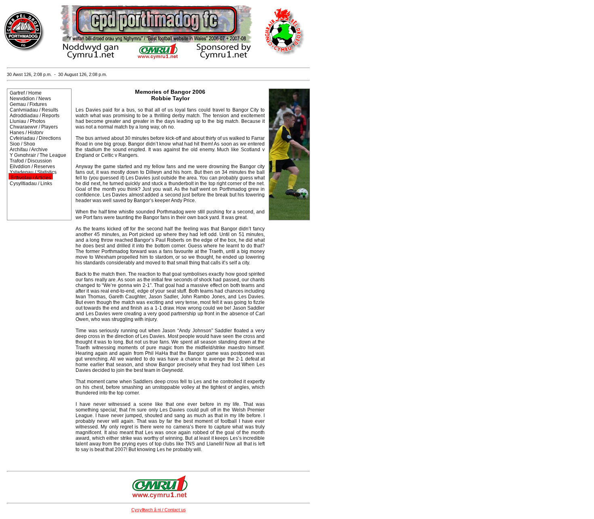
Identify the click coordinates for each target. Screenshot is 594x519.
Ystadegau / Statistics (33, 172)
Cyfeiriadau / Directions (35, 138)
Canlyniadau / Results (34, 110)
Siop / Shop (22, 144)
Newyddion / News (30, 98)
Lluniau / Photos (27, 121)
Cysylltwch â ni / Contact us (158, 509)
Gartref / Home (26, 93)
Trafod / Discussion (31, 161)
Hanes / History (26, 132)
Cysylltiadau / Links (31, 183)
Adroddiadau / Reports (34, 115)
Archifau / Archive (29, 149)
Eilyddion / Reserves (32, 166)
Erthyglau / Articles (31, 178)
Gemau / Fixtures (28, 104)
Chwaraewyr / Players (34, 127)
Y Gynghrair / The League (38, 155)
